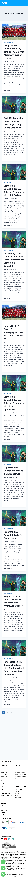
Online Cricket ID (8, 42)
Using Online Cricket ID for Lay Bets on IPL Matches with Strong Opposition (14, 403)
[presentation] (14, 31)
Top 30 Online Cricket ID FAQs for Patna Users (13, 535)
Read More (8, 90)
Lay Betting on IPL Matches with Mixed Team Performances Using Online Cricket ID (14, 259)
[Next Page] (11, 712)
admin (6, 61)
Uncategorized (8, 593)
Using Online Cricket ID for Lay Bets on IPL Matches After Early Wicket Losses (14, 51)
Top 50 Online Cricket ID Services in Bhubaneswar (13, 470)
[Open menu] (24, 3)
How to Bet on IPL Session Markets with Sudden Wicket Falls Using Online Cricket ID (14, 668)
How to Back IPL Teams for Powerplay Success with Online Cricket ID (14, 332)
